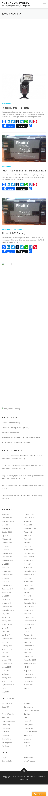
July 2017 (5, 628)
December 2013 (30, 678)
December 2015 (30, 646)
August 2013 (28, 685)
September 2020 (30, 574)
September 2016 (30, 638)
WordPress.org (29, 761)
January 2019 (6, 603)
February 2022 (7, 553)
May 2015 (5, 656)
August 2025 (28, 521)
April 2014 (5, 674)
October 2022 (7, 543)
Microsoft (27, 721)
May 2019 (27, 596)
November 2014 (30, 660)
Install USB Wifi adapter (10, 433)
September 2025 (8, 521)
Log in (4, 757)
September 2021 (8, 560)
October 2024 (7, 532)
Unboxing (27, 739)
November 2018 (7, 607)
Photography (18, 229)
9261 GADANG (7, 703)
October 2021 (29, 557)
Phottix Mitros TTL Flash (15, 107)
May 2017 (5, 631)
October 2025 (29, 518)
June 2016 (27, 642)
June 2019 (5, 596)
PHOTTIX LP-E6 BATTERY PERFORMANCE (24, 170)
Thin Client (5, 735)
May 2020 (27, 578)
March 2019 (6, 599)
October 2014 (7, 663)
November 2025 (7, 518)
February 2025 (7, 528)
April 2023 (27, 539)
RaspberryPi (28, 728)
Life (25, 717)
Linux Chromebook (8, 721)
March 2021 (28, 567)
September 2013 (8, 685)
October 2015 (29, 649)
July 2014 (27, 667)
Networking (6, 725)
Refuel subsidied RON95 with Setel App (16, 443)
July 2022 (27, 543)
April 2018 (27, 614)
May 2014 (27, 670)
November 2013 (7, 681)
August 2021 (28, 560)
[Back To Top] (24, 771)
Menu (44, 4)
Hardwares (6, 103)
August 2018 (28, 610)
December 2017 (30, 621)
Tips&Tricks (28, 735)
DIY (3, 710)
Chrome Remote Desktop (11, 423)
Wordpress (5, 746)
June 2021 (5, 564)
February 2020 (7, 585)
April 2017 (27, 631)
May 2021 (27, 564)
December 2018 (30, 603)
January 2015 (6, 660)
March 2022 (28, 550)
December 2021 (30, 553)
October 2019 (29, 589)
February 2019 (29, 599)
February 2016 (7, 646)
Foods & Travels (8, 714)
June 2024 (27, 535)
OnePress (34, 776)
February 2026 (29, 514)
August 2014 (6, 667)
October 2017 (29, 624)
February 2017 (29, 635)
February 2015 (29, 656)
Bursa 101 (5, 707)
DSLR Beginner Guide (32, 710)
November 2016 (7, 638)
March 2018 (6, 617)
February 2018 (29, 617)
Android (27, 703)
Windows (27, 742)
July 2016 (5, 642)
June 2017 (27, 628)
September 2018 (8, 610)
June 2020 (5, 578)
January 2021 (6, 571)
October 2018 (29, 607)
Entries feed (28, 757)
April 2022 (5, 550)
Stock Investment (30, 732)
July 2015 (5, 653)
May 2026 (5, 514)
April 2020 (5, 582)
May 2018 (5, 614)
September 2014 (30, 663)
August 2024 (28, 532)
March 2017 (6, 635)
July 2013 (5, 688)
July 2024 (5, 535)
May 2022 (27, 546)
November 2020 (7, 574)
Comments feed (7, 761)
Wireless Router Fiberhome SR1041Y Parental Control (21, 438)
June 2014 (5, 670)
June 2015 (27, 653)
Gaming (27, 714)
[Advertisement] (24, 44)
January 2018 (6, 621)
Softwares (5, 732)
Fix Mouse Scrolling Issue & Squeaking (15, 428)
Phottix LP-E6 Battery (13, 233)
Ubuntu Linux (6, 739)
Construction (28, 707)
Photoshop (6, 728)
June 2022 (5, 546)
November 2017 (7, 624)
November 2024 (30, 528)
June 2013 (27, 688)
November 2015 (7, 649)
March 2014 (28, 674)
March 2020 (28, 582)
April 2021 (5, 567)
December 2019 (7, 589)
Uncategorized (7, 742)
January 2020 (28, 585)
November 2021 (7, 557)
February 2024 (7, 539)
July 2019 (27, 592)
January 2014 (6, 678)
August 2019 (6, 592)
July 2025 (5, 525)
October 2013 (29, 681)
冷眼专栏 (27, 746)
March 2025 (28, 525)
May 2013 (5, 692)
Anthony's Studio (15, 3)
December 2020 (30, 571)
